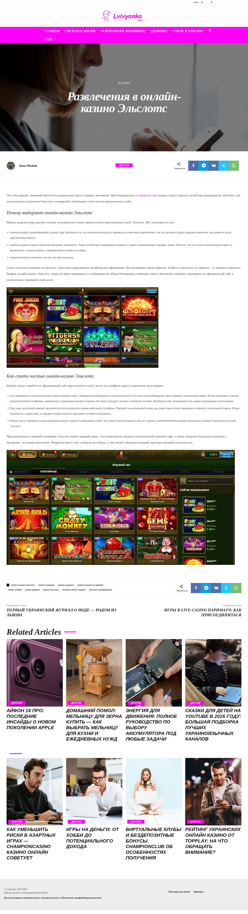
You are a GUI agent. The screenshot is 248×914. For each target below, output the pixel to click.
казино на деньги (66, 585)
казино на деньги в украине (90, 585)
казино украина (32, 590)
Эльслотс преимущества (100, 590)
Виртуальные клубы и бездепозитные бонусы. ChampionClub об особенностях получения (153, 843)
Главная (52, 31)
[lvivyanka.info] (124, 16)
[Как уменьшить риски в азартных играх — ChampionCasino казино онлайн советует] (35, 792)
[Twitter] (224, 166)
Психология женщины (123, 31)
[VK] (214, 166)
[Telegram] (203, 166)
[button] (210, 31)
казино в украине (46, 585)
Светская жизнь (80, 31)
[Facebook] (211, 2)
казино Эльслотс (51, 590)
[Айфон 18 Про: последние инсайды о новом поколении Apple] (35, 673)
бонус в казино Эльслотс (23, 585)
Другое (124, 165)
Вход (196, 2)
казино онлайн (15, 590)
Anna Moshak (28, 165)
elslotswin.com (147, 195)
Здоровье (159, 31)
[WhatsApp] (234, 166)
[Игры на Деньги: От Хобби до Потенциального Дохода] (94, 792)
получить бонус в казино (74, 590)
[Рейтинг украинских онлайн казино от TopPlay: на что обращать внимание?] (213, 792)
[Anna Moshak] (12, 165)
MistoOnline (42, 893)
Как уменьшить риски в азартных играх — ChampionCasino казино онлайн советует (31, 843)
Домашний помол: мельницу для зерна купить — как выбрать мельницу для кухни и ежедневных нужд (94, 725)
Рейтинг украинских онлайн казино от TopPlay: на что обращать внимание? (213, 841)
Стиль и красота (187, 31)
